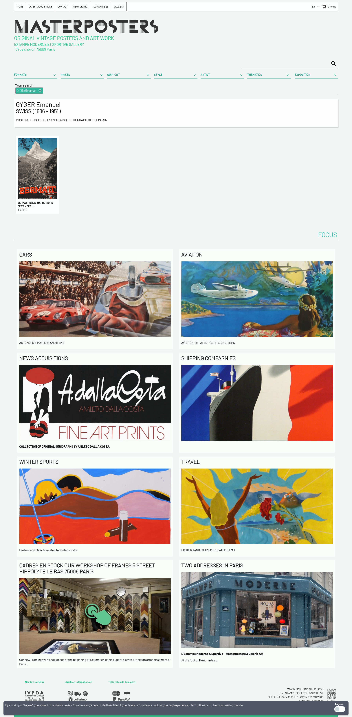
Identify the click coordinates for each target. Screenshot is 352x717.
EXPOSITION (302, 74)
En (313, 6)
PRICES (65, 74)
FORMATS (20, 74)
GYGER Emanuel (26, 90)
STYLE (158, 74)
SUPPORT (113, 74)
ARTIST (205, 74)
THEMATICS (254, 74)
